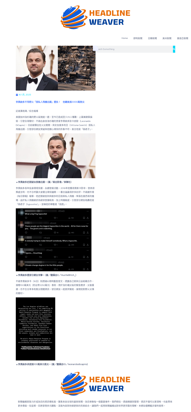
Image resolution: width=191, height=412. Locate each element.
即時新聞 (137, 38)
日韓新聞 (152, 38)
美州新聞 (166, 38)
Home (125, 38)
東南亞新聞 (182, 38)
